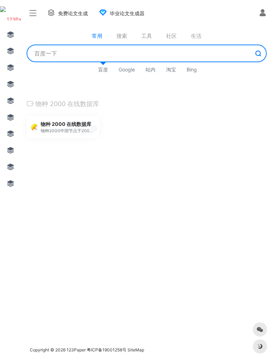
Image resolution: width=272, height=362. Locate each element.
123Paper (76, 349)
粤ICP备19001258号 (106, 349)
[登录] (262, 13)
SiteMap (136, 349)
